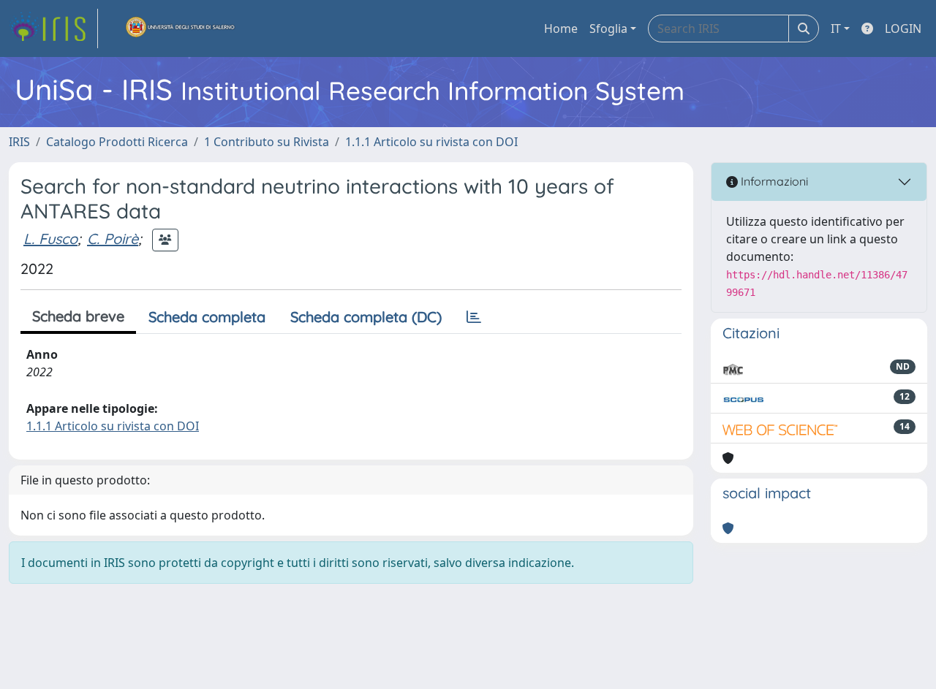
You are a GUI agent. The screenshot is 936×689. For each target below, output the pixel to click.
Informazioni (773, 181)
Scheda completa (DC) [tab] (366, 317)
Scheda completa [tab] (206, 317)
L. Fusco (50, 238)
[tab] (474, 317)
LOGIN (903, 28)
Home (561, 28)
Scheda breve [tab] (78, 316)
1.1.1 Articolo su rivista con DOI (431, 142)
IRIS (19, 142)
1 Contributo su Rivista (266, 142)
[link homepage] (53, 28)
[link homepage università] (181, 28)
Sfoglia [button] (608, 28)
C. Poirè (112, 238)
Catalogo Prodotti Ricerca (117, 142)
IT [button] (836, 28)
